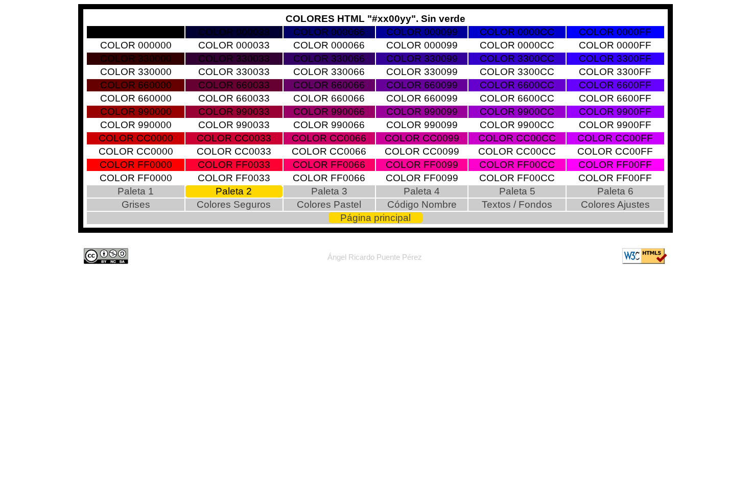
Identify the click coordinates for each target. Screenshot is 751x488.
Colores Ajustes (615, 204)
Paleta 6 (615, 191)
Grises (136, 204)
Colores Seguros (234, 204)
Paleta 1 (136, 191)
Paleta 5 (517, 191)
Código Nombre (422, 204)
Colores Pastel (329, 204)
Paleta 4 (422, 191)
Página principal (375, 217)
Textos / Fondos (517, 204)
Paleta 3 (329, 191)
